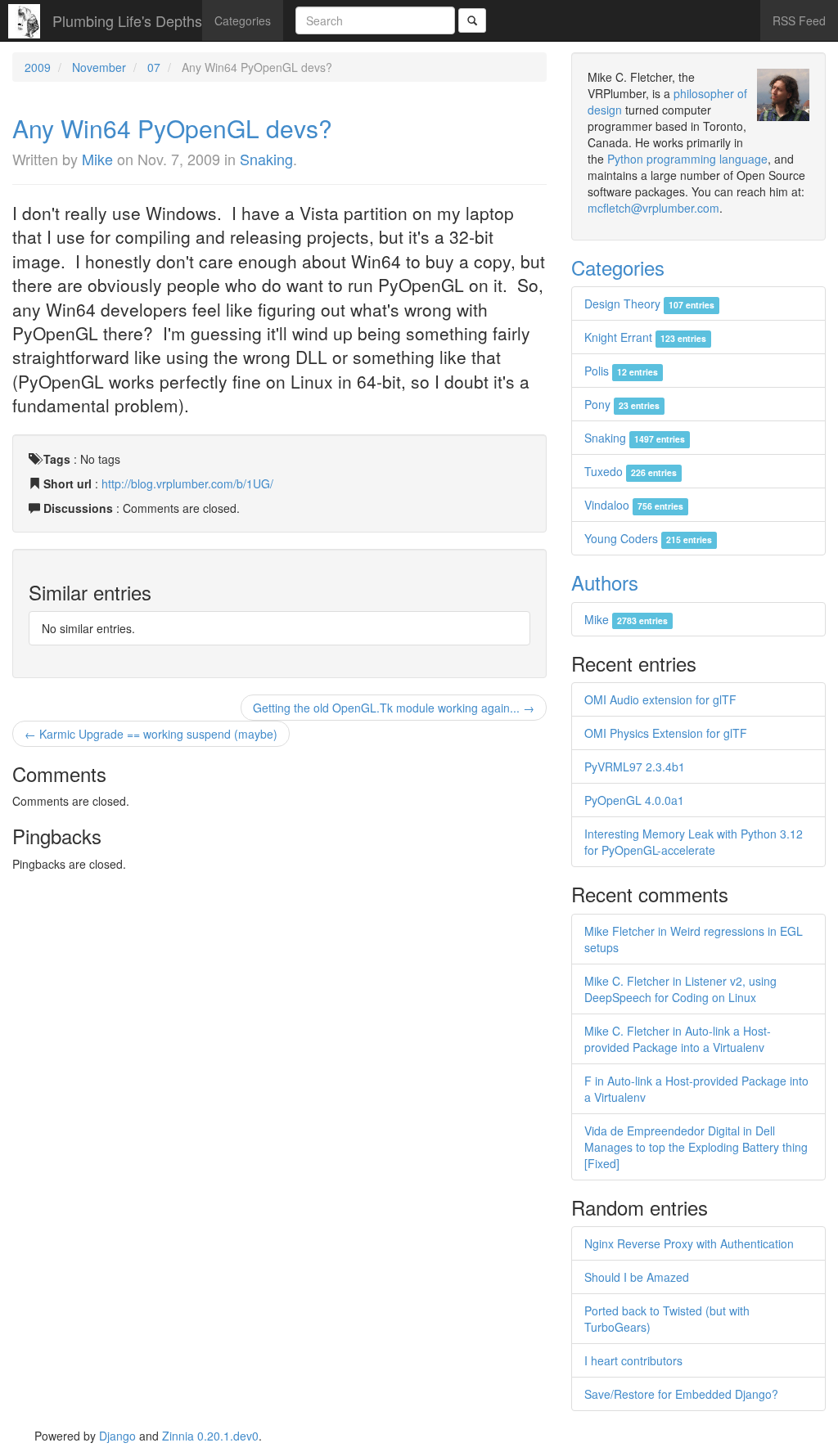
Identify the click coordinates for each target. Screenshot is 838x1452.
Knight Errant (645, 337)
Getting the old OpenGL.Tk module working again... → (393, 707)
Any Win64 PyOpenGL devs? (172, 128)
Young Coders (648, 538)
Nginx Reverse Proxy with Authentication (689, 1243)
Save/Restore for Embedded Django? (681, 1394)
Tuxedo (630, 471)
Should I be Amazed (636, 1277)
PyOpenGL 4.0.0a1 (634, 800)
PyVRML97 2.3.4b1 (634, 766)
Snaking (266, 158)
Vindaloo (633, 505)
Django (117, 1435)
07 (153, 67)
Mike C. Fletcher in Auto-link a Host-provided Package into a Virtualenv (677, 1039)
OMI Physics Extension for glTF (665, 733)
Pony (622, 404)
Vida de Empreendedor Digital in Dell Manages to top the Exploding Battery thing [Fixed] (696, 1146)
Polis (621, 370)
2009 (38, 67)
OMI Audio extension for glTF (660, 699)
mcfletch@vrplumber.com (653, 208)
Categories (242, 20)
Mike (97, 158)
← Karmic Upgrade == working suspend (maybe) (151, 734)
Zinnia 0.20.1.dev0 (210, 1435)
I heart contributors (633, 1360)
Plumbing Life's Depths (127, 20)
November (99, 67)
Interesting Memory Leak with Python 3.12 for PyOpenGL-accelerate (693, 841)
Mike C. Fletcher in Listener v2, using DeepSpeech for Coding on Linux (680, 989)
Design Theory (649, 303)
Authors (604, 582)
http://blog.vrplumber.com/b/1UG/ (187, 483)
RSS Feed (799, 20)
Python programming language (687, 159)
